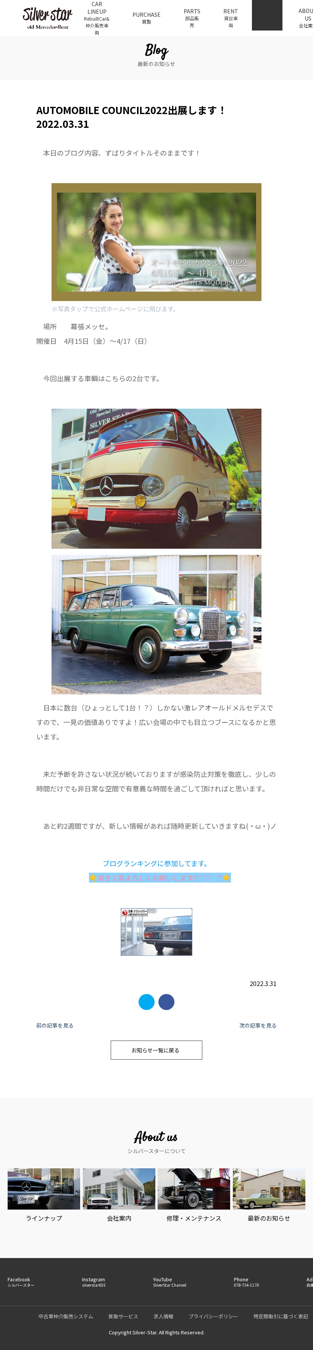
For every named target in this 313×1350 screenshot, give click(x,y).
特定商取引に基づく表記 (280, 1316)
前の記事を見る (55, 1025)
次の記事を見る (258, 1025)
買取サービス (123, 1316)
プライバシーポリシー (213, 1316)
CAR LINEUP (97, 17)
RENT (230, 17)
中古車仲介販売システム (66, 1316)
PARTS (192, 17)
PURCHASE (146, 18)
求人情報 (163, 1316)
